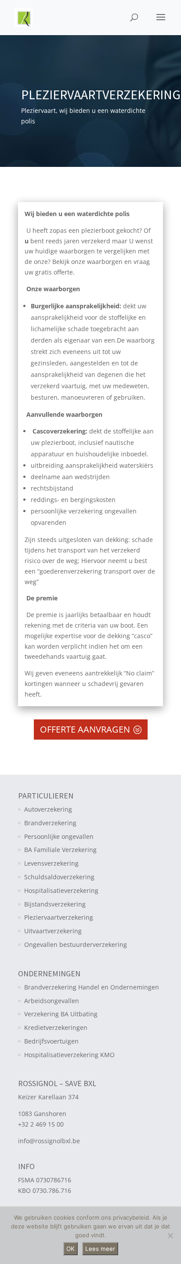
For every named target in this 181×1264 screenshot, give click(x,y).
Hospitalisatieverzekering (61, 890)
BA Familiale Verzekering (60, 849)
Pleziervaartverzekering (58, 917)
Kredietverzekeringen (55, 1027)
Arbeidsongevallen (51, 1001)
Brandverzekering (50, 823)
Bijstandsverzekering (55, 904)
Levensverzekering (51, 863)
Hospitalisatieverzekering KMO (69, 1055)
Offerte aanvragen (85, 729)
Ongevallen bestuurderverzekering (75, 944)
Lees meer (100, 1248)
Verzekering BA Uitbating (61, 1014)
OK (70, 1248)
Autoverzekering (48, 809)
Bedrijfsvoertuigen (51, 1041)
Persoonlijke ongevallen (59, 836)
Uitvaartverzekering (53, 931)
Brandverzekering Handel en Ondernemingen (91, 987)
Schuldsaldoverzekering (59, 877)
